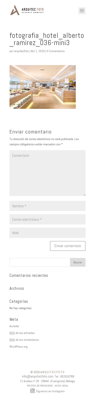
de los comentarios (24, 340)
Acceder (14, 326)
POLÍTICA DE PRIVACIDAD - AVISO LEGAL (47, 385)
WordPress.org (19, 347)
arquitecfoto (21, 51)
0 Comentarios (56, 51)
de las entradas (22, 333)
